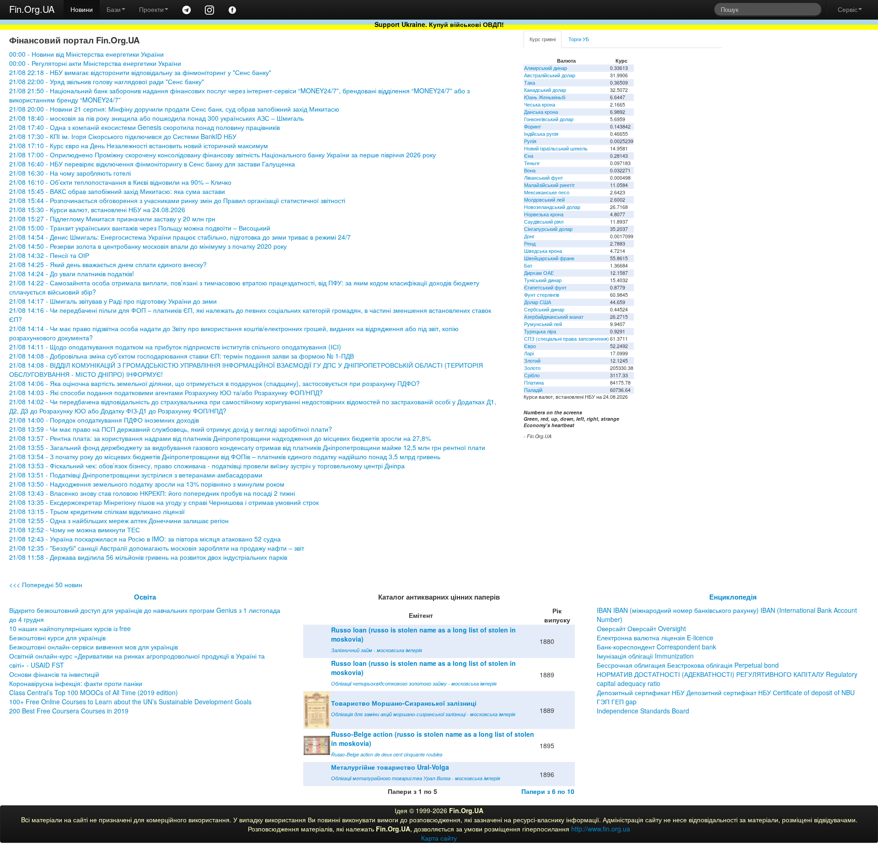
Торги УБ (578, 39)
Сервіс (847, 9)
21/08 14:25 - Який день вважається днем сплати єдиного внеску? (108, 264)
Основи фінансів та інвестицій (54, 674)
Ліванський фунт (543, 177)
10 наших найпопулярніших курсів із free (70, 628)
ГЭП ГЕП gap (617, 701)
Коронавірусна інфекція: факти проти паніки (75, 683)
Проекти (151, 9)
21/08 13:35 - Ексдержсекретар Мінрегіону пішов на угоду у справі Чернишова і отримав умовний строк (164, 502)
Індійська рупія (541, 133)
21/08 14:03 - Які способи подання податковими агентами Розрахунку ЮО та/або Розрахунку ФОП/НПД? (166, 392)
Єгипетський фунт (545, 287)
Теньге (532, 163)
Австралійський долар (549, 75)
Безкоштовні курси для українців (57, 637)
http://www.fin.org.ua (600, 828)
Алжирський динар (545, 67)
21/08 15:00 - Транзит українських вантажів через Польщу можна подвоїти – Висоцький (139, 227)
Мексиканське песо (546, 192)
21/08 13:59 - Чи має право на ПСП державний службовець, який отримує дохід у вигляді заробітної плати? (170, 429)
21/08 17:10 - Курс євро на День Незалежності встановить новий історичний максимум (138, 145)
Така (529, 82)
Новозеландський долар (552, 207)
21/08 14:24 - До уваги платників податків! (71, 273)
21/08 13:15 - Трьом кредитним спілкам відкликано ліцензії (97, 511)
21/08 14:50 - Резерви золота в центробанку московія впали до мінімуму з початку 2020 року (148, 246)
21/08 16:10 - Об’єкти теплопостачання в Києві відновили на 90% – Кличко (120, 182)
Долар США (537, 302)
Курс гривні (543, 39)
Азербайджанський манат (554, 316)
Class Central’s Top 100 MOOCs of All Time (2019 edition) (93, 692)
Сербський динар (544, 309)
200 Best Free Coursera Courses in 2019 (68, 710)
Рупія (530, 141)
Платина (534, 382)
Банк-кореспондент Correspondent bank (656, 646)
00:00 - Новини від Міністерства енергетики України (86, 54)
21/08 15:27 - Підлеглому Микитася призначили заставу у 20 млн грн (112, 218)
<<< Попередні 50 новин (45, 584)
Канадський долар (545, 89)
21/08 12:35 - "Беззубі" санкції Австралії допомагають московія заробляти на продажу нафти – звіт (156, 547)
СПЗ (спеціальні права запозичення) (566, 338)
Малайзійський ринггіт (549, 185)
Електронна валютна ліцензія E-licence (655, 637)
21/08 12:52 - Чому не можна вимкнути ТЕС (74, 529)
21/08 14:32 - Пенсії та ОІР (49, 255)
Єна (528, 155)
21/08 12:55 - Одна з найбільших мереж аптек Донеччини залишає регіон (119, 520)
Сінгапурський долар (548, 228)
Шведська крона (543, 250)
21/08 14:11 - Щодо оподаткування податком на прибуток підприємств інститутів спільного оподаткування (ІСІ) (175, 346)
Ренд (529, 243)
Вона (529, 170)
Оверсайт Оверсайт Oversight (641, 628)
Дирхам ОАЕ (539, 272)
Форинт (532, 126)
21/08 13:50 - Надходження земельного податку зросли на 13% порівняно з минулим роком (146, 483)
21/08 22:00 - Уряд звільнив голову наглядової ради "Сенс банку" (106, 81)
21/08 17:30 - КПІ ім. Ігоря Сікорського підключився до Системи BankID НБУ (122, 136)
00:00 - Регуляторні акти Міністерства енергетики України (95, 63)
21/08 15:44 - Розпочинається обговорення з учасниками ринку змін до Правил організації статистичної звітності (177, 200)
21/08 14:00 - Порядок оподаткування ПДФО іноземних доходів (104, 419)
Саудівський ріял (543, 221)
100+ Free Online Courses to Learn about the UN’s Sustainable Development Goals (130, 701)
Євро (530, 346)
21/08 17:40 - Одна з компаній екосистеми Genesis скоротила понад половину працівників (144, 127)
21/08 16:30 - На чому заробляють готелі (70, 172)
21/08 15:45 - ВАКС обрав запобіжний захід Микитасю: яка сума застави (117, 191)
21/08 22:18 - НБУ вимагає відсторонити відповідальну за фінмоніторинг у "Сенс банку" (140, 72)
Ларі (529, 353)
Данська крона (541, 111)
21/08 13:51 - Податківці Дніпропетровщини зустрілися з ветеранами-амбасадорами (135, 474)
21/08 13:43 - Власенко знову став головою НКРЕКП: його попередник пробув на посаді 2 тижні (152, 493)
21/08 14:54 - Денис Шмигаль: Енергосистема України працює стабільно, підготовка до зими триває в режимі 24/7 (181, 236)
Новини (81, 9)
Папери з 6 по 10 (547, 791)
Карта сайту (439, 837)
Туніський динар (543, 280)
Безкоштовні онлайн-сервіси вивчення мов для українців (93, 646)
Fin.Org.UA (31, 9)
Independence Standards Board (643, 710)
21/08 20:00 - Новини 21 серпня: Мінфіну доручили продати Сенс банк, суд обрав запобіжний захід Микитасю (174, 108)
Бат (528, 265)
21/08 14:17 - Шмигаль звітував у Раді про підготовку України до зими (113, 300)
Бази (114, 9)
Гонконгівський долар (548, 119)
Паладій (533, 389)
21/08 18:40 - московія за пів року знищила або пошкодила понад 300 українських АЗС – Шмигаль (156, 118)
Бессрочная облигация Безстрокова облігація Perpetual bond (688, 665)
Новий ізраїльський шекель (556, 148)
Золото (532, 367)
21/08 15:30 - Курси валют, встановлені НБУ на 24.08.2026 (97, 209)
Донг (529, 236)
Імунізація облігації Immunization (645, 655)
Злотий (532, 360)
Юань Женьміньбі (544, 97)
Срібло (532, 375)
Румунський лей (543, 324)
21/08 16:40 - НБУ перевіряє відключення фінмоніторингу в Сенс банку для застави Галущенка (152, 163)
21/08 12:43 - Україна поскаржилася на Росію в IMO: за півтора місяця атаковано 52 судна (145, 538)
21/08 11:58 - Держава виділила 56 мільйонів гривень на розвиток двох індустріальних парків (148, 557)
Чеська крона (539, 104)
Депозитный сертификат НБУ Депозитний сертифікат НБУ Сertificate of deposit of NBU (726, 692)
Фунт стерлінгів (541, 294)
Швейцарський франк (549, 258)
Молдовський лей (544, 199)
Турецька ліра (540, 331)
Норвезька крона (543, 214)
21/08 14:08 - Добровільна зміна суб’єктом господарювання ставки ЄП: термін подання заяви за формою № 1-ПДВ (181, 355)
